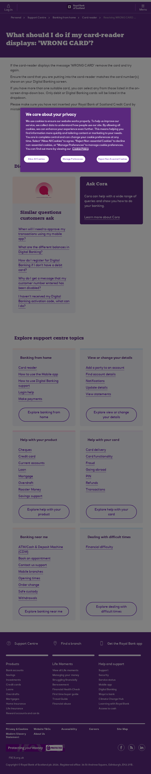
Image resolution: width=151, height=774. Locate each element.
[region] (75, 140)
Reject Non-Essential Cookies (112, 159)
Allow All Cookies (36, 159)
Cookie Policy (80, 149)
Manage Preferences (73, 159)
